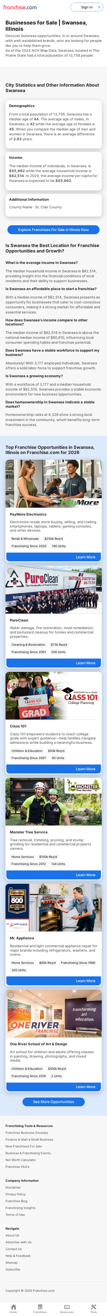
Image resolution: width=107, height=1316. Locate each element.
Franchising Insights (20, 1208)
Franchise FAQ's (17, 1167)
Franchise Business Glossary (26, 1133)
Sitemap (11, 1263)
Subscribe (12, 1269)
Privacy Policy (15, 1194)
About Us (12, 1235)
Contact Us (13, 1249)
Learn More (85, 557)
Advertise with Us (18, 1242)
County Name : (22, 207)
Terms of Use (15, 1215)
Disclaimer (13, 1187)
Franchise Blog (16, 1201)
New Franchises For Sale (23, 1146)
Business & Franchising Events (28, 1153)
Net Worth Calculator (20, 1160)
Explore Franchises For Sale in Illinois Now (53, 229)
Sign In (87, 7)
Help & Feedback (17, 1256)
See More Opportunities (53, 1101)
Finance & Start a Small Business (29, 1139)
